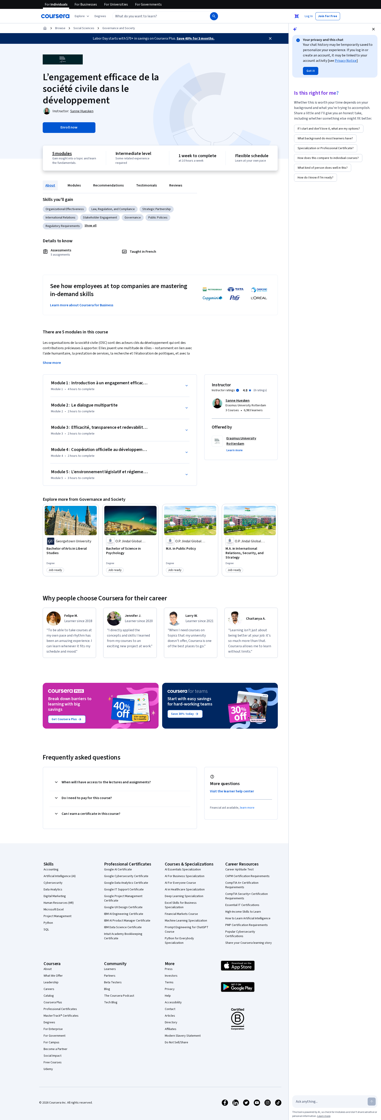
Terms (169, 982)
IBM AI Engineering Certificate (123, 914)
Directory (171, 1022)
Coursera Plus (53, 1002)
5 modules (62, 153)
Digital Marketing (55, 896)
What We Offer (53, 976)
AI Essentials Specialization (183, 869)
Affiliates (170, 1029)
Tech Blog (110, 1002)
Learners (110, 969)
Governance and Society (118, 28)
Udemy (48, 1069)
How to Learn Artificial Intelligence (247, 918)
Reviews (175, 185)
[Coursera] (55, 16)
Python (48, 923)
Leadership (51, 982)
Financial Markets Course (181, 914)
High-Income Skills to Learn (243, 912)
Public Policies (157, 217)
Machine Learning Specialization (186, 920)
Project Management (57, 916)
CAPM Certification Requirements (247, 876)
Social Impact (52, 1056)
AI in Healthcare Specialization (185, 889)
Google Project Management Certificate (123, 898)
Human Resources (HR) (59, 903)
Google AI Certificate (118, 869)
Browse (60, 28)
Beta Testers (113, 982)
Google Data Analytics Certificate (126, 883)
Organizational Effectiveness (65, 209)
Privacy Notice (346, 60)
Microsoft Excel (54, 909)
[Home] (45, 28)
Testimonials (146, 185)
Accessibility (173, 1002)
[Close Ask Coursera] (296, 16)
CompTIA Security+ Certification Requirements (246, 896)
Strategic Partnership (156, 209)
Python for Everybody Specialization (179, 940)
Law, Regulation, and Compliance (113, 209)
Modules (74, 185)
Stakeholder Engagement (100, 217)
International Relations (60, 217)
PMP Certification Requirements (246, 925)
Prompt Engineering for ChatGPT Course (186, 929)
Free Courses (53, 1062)
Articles (170, 1016)
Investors (171, 976)
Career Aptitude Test (239, 869)
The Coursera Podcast (119, 996)
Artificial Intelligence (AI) (60, 876)
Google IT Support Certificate (124, 889)
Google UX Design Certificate (123, 907)
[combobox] (156, 16)
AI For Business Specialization (184, 876)
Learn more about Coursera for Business (81, 305)
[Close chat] (373, 29)
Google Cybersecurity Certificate (126, 876)
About (50, 185)
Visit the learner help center (232, 791)
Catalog (49, 996)
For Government (54, 1036)
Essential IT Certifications (242, 905)
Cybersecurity (53, 883)
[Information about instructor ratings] (237, 390)
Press (169, 969)
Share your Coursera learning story (248, 943)
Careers (49, 989)
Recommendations (108, 185)
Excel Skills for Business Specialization (181, 905)
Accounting (51, 869)
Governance (133, 217)
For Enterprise (53, 1029)
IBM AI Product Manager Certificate (127, 920)
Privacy (170, 989)
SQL (46, 929)
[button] (100, 16)
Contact (170, 1009)
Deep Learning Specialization (184, 896)
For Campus (51, 1042)
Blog (107, 989)
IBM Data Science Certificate (123, 927)
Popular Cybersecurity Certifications (240, 934)
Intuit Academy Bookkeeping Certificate (123, 936)
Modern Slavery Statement (183, 1036)
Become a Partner (55, 1049)
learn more (247, 807)
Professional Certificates (60, 1009)
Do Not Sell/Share (176, 1042)
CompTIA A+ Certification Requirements (241, 885)
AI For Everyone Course (180, 883)
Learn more (323, 1116)
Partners (109, 976)
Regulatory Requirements (63, 226)
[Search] (214, 16)
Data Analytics (53, 889)
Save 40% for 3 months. (195, 38)
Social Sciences (83, 28)
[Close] (270, 38)
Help (168, 996)
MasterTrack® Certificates (61, 1016)
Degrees (49, 1022)
